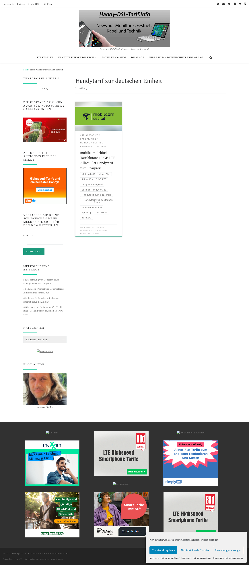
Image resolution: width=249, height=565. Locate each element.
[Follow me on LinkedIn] (245, 4)
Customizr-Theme (54, 559)
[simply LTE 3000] (190, 463)
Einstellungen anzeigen (228, 550)
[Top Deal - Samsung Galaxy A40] (52, 463)
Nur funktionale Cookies (195, 550)
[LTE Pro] (52, 514)
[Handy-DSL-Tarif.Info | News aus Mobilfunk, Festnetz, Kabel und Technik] (124, 28)
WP (20, 559)
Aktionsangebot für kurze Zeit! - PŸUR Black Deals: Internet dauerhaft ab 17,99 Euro (43, 311)
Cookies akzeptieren (163, 550)
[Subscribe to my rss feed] (218, 4)
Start (25, 69)
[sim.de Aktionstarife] (45, 185)
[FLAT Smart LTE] (121, 453)
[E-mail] (223, 4)
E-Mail (28, 235)
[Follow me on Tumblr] (240, 4)
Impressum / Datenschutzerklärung (164, 558)
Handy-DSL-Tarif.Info (94, 227)
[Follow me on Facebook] (235, 4)
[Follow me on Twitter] (229, 4)
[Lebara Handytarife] (191, 432)
